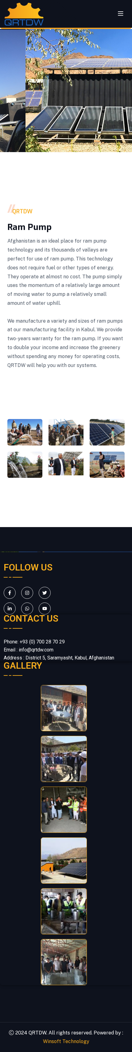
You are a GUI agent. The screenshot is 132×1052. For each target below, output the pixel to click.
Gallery (23, 665)
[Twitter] (45, 593)
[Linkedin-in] (10, 609)
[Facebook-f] (10, 593)
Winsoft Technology (66, 1041)
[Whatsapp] (27, 609)
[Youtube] (45, 609)
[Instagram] (27, 593)
